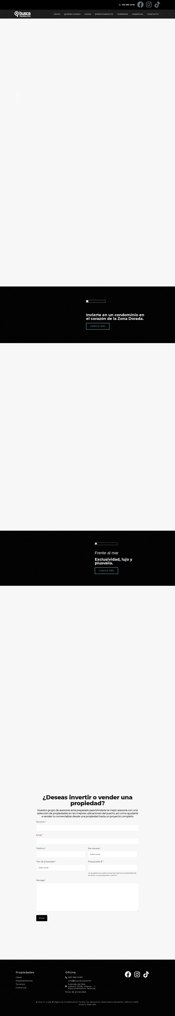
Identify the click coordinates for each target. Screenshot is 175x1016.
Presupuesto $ (96, 861)
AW (94, 1004)
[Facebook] (140, 4)
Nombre (41, 822)
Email (39, 835)
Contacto (153, 14)
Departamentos (104, 14)
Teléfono (41, 848)
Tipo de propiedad (46, 861)
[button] (87, 95)
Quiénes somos (72, 14)
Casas (87, 14)
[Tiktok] (157, 4)
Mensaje (41, 880)
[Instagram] (149, 4)
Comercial (137, 14)
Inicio (57, 14)
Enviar (42, 918)
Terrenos (122, 14)
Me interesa (94, 848)
